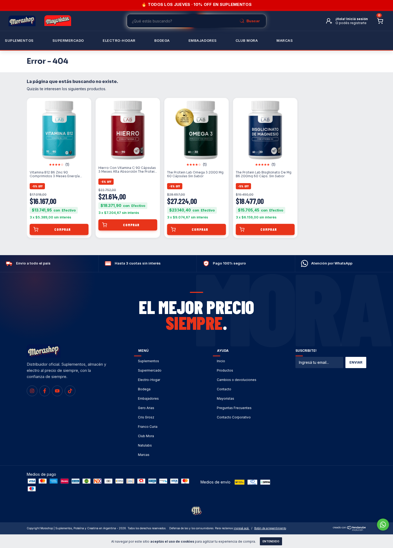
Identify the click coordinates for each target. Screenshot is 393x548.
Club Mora (247, 40)
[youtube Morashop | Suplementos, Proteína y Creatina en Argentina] (57, 391)
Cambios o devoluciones (236, 380)
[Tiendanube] (349, 529)
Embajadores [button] (202, 40)
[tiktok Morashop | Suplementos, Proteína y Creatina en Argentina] (70, 391)
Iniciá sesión (357, 19)
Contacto (224, 389)
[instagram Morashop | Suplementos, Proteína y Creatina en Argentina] (32, 391)
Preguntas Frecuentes (234, 408)
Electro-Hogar (119, 40)
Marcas (284, 40)
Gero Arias (146, 408)
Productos (225, 370)
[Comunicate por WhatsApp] (383, 525)
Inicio (221, 361)
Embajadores (148, 398)
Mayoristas (225, 398)
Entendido (271, 541)
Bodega (162, 40)
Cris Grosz (146, 417)
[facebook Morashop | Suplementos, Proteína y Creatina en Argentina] (44, 391)
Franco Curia (147, 427)
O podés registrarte (351, 23)
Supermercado (68, 40)
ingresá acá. (241, 528)
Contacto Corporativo (234, 417)
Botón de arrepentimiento (270, 528)
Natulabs (145, 445)
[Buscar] (249, 21)
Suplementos (19, 40)
